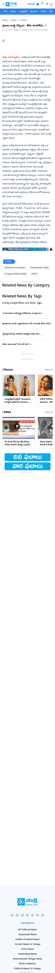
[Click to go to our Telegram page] (38, 915)
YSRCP (34, 274)
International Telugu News (27, 959)
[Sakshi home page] (27, 902)
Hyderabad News (27, 954)
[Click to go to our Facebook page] (12, 915)
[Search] (38, 4)
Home (5, 20)
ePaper (32, 4)
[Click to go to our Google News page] (43, 915)
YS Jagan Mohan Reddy (15, 274)
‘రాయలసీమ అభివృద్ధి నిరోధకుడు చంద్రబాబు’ (26, 313)
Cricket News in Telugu (27, 944)
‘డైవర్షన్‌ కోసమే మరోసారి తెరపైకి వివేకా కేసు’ (27, 334)
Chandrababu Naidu (39, 268)
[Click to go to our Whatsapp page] (17, 915)
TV (47, 4)
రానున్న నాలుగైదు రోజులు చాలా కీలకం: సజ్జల (27, 303)
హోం (5, 11)
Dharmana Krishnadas (15, 268)
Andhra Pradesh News (27, 939)
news (14, 20)
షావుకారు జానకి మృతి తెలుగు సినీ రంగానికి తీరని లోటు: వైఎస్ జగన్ (27, 324)
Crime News (27, 949)
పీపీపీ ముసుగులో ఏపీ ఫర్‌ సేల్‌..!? (27, 344)
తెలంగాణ (34, 11)
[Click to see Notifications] (51, 4)
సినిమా (43, 11)
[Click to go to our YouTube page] (33, 915)
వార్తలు (13, 11)
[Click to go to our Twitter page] (22, 915)
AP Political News (27, 929)
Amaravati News (27, 934)
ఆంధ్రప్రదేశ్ (23, 11)
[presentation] (6, 385)
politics (24, 20)
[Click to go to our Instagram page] (27, 915)
